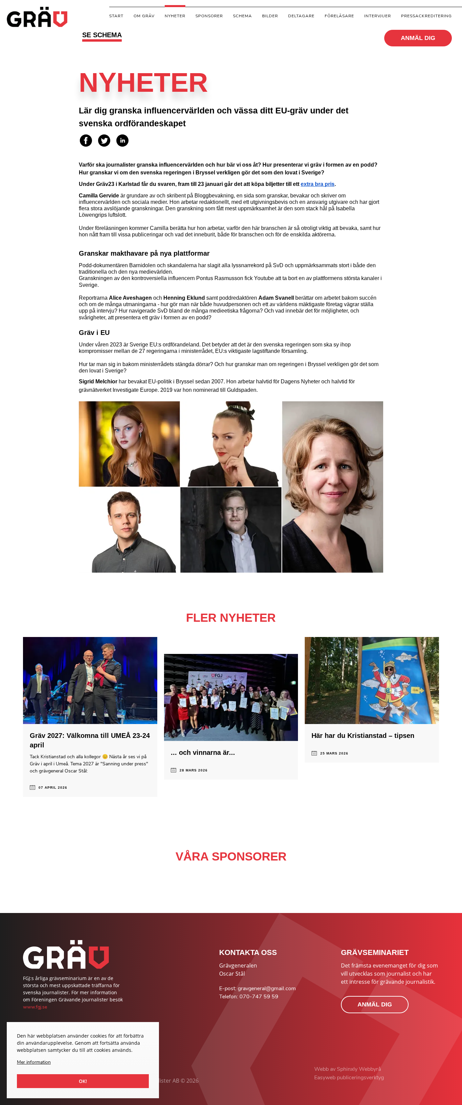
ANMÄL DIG (418, 38)
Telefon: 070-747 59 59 (248, 996)
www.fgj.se (35, 1007)
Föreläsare (339, 16)
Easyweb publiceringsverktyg (349, 1077)
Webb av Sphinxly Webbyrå (347, 1069)
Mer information (34, 1062)
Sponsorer (209, 16)
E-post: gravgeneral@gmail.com (257, 988)
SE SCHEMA (102, 35)
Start (116, 16)
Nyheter (175, 16)
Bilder (270, 16)
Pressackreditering (426, 16)
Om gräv (144, 16)
